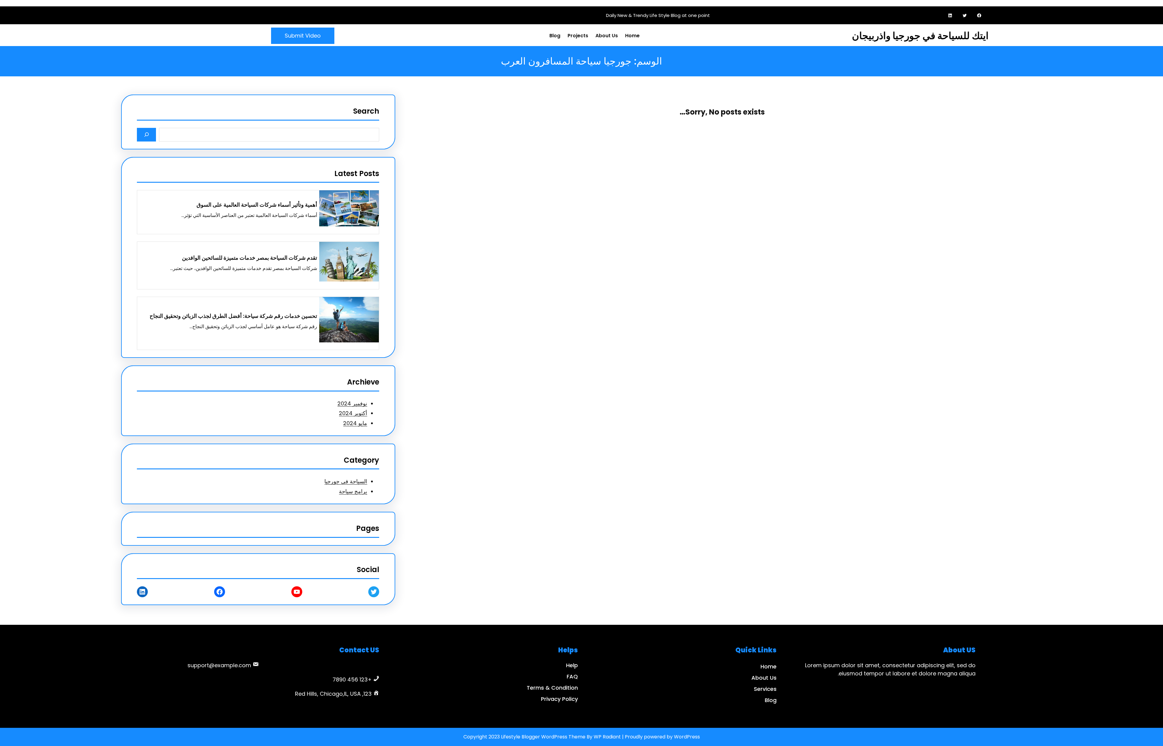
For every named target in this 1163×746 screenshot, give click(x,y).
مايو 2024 (355, 423)
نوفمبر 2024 (352, 403)
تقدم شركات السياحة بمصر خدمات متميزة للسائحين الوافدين (249, 257)
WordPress (687, 736)
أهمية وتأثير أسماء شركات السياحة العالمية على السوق (257, 204)
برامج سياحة (353, 491)
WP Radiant (607, 736)
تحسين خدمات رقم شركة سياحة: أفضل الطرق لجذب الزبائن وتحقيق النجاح (233, 316)
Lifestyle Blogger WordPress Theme (543, 736)
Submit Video (303, 35)
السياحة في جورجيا (345, 481)
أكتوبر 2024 (353, 413)
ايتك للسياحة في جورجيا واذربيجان (920, 35)
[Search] (146, 135)
